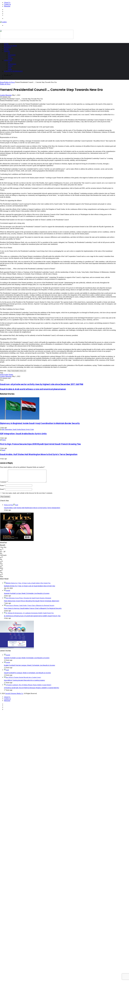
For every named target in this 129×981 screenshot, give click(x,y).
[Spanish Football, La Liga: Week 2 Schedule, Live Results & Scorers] (7, 590)
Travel (7, 51)
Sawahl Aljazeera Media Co (14, 693)
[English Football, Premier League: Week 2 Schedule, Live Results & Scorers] (7, 662)
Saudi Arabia (4, 374)
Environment (12, 55)
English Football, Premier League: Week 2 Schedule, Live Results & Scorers (29, 665)
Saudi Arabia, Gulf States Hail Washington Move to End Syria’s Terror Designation (38, 454)
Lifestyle (8, 60)
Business (7, 47)
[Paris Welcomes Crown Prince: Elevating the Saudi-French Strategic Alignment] (27, 598)
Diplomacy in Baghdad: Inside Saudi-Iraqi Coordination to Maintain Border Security (40, 423)
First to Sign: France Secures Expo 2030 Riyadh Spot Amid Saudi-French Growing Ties (40, 444)
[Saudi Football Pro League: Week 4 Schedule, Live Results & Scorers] (6, 670)
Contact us (7, 4)
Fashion (10, 66)
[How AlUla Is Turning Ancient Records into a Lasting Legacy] (22, 677)
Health (10, 69)
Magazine (7, 6)
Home (6, 44)
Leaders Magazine (6, 95)
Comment (3, 482)
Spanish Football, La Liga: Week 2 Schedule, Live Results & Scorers (26, 593)
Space (9, 56)
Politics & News (10, 46)
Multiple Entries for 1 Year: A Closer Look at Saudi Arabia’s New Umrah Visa (29, 586)
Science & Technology (13, 71)
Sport (6, 49)
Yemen (11, 374)
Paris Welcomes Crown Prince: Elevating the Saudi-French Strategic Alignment (31, 601)
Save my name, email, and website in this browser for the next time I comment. (27, 493)
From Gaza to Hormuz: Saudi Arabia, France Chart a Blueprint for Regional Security (33, 608)
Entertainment (12, 64)
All (9, 53)
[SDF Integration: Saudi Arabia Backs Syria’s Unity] (17, 429)
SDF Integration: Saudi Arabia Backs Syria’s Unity (23, 433)
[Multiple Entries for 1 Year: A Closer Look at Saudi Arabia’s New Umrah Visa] (27, 583)
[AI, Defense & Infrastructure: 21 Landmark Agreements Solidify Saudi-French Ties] (29, 613)
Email (2, 489)
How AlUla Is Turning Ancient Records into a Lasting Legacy (24, 680)
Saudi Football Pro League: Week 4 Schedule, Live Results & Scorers (27, 673)
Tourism (10, 58)
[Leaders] (3, 22)
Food (9, 67)
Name (2, 485)
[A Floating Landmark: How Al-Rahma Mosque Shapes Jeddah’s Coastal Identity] (27, 685)
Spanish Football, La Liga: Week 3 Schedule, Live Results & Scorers (26, 658)
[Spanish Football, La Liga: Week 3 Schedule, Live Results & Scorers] (7, 655)
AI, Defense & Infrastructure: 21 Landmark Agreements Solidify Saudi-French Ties (32, 616)
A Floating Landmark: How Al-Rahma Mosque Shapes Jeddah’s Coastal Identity (31, 688)
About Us (7, 2)
